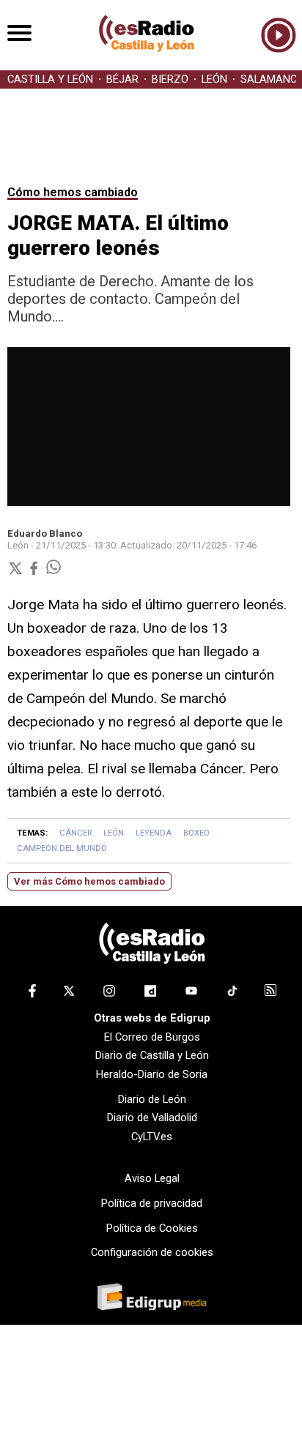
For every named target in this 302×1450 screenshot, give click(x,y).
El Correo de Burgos (152, 1037)
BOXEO (196, 833)
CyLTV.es (151, 1136)
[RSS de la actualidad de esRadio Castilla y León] (270, 992)
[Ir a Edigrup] (152, 1298)
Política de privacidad (151, 1203)
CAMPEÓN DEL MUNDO (62, 848)
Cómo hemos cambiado (72, 192)
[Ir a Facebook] (32, 993)
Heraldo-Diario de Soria (151, 1074)
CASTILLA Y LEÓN (50, 79)
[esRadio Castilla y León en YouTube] (191, 993)
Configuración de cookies (152, 1252)
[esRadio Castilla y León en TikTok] (232, 993)
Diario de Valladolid (152, 1117)
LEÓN (214, 79)
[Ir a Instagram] (109, 993)
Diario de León (152, 1099)
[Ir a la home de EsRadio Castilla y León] (147, 63)
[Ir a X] (69, 993)
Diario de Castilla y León (152, 1055)
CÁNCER (75, 833)
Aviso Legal (152, 1178)
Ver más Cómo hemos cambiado (89, 881)
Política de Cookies (152, 1228)
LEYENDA (154, 833)
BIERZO (170, 79)
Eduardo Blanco (44, 533)
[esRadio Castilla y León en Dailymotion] (150, 993)
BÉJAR (122, 79)
